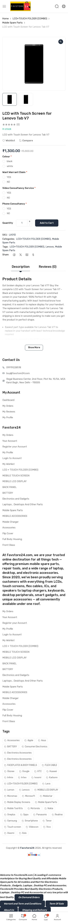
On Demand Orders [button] (29, 897)
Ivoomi (37, 777)
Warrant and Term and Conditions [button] (22, 903)
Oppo (25, 814)
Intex (24, 777)
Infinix (10, 777)
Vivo (48, 827)
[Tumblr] (33, 254)
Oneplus (11, 814)
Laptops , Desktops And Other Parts (22, 504)
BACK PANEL (9, 487)
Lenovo (50, 246)
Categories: (8, 238)
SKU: (4, 234)
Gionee (10, 771)
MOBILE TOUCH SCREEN (15, 475)
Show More (34, 347)
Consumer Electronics (36, 746)
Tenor (49, 820)
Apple (30, 740)
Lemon (10, 789)
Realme (59, 814)
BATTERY (7, 492)
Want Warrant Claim (14, 172)
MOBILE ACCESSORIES (14, 516)
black (9, 161)
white (10, 166)
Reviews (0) (47, 267)
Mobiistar (47, 796)
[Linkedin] (27, 254)
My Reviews (8, 411)
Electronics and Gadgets (15, 498)
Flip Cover (7, 533)
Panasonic (41, 814)
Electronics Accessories (19, 752)
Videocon (33, 827)
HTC (39, 771)
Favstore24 (27, 847)
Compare (27, 140)
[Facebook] (14, 254)
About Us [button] (9, 910)
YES (9, 177)
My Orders (7, 405)
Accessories (8, 527)
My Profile (7, 417)
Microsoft (30, 796)
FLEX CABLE (51, 765)
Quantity (7, 222)
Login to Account (12, 458)
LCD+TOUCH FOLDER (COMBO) (29, 18)
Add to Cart (47, 222)
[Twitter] (20, 254)
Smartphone (31, 820)
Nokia (50, 808)
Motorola (35, 808)
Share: (5, 254)
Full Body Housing (12, 539)
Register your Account (14, 446)
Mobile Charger (10, 521)
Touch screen (14, 827)
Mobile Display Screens (18, 802)
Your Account (9, 440)
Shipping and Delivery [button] (34, 910)
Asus (43, 740)
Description (21, 267)
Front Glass (8, 545)
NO (8, 181)
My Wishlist (8, 464)
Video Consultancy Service (19, 188)
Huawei (53, 771)
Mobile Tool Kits (15, 808)
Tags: (5, 246)
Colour (7, 156)
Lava (47, 783)
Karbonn (53, 777)
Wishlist (10, 140)
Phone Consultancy (14, 203)
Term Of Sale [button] (56, 903)
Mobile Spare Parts (12, 22)
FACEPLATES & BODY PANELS (22, 765)
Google (25, 771)
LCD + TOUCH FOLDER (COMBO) (20, 469)
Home (5, 18)
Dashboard (8, 400)
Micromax (12, 796)
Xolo (24, 833)
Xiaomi (10, 833)
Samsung (12, 820)
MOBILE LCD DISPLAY (14, 481)
